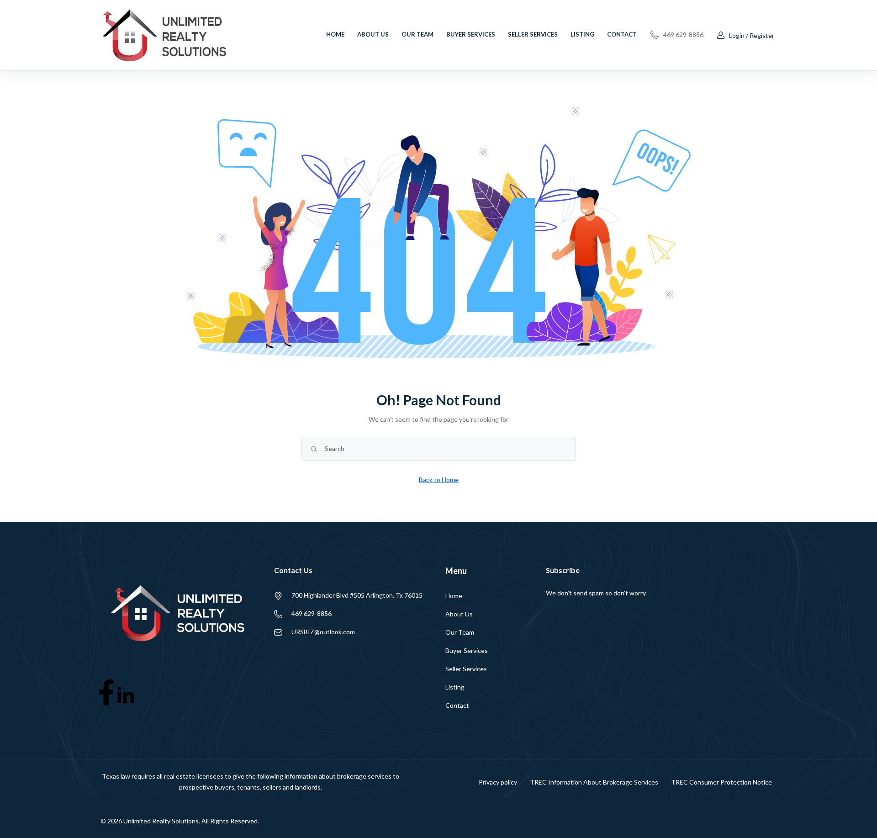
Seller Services (533, 34)
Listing (582, 34)
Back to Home (439, 479)
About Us (373, 34)
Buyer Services (470, 34)
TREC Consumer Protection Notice (721, 782)
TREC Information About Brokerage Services (594, 782)
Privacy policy (498, 782)
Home (335, 34)
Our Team (417, 34)
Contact (622, 34)
